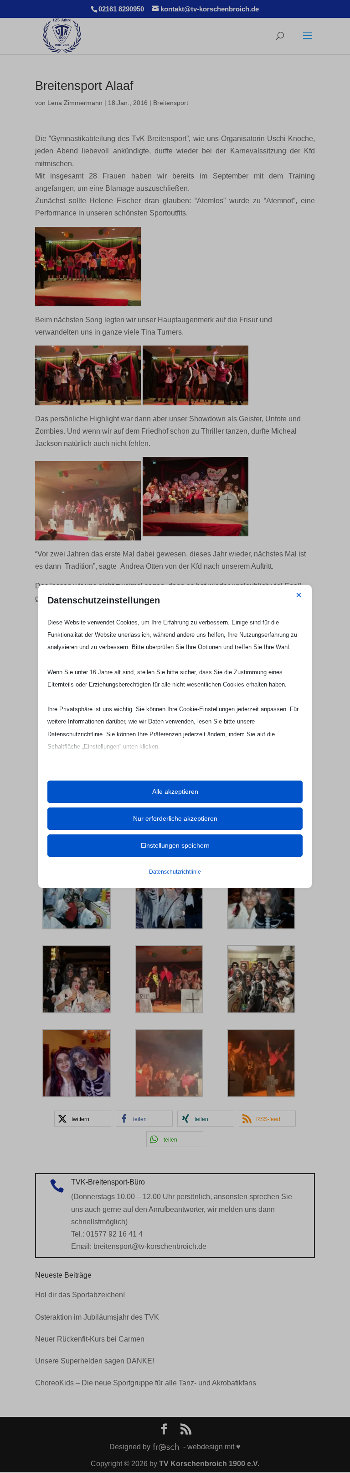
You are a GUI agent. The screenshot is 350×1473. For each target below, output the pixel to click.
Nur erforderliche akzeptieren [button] (175, 818)
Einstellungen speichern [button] (175, 845)
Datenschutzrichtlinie (175, 872)
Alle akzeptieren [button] (175, 791)
